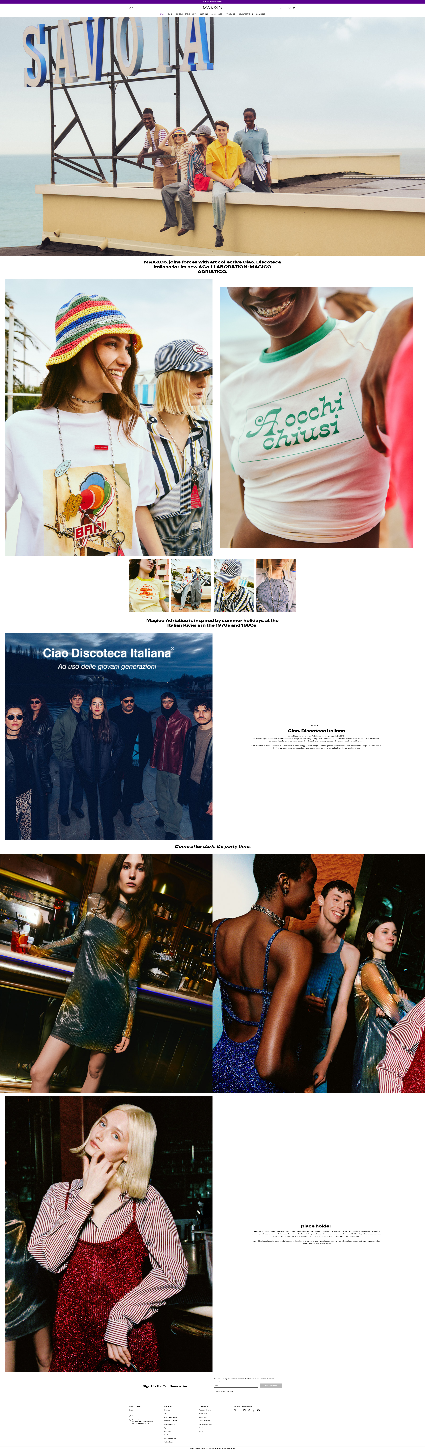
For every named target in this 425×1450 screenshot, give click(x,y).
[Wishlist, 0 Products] (289, 8)
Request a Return (169, 1424)
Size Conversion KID (170, 1438)
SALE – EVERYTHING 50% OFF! (212, 2)
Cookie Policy (203, 1417)
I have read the (225, 1391)
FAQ (165, 1413)
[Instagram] (235, 1410)
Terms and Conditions (205, 1410)
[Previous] (130, 613)
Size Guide (167, 1431)
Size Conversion (169, 1435)
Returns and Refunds (170, 1420)
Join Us (201, 1431)
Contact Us (167, 1410)
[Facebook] (240, 1410)
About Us (202, 1428)
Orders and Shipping (170, 1417)
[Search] (280, 8)
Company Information (205, 1424)
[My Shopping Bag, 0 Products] (294, 8)
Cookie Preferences (205, 1420)
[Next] (132, 613)
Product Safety (168, 1442)
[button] (285, 8)
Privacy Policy (230, 1391)
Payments (167, 1428)
